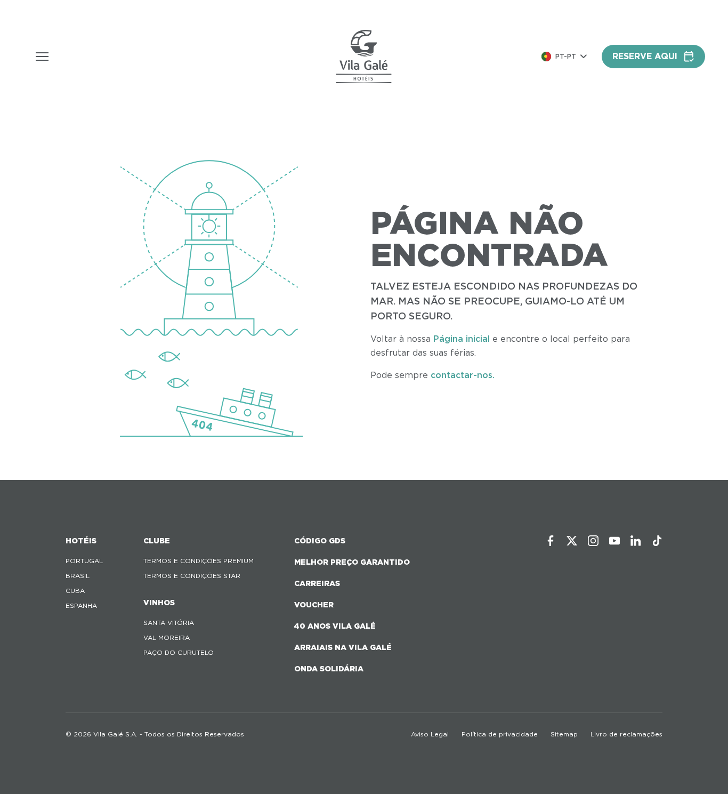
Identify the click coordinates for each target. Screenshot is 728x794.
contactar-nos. (463, 375)
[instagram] (593, 540)
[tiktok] (657, 540)
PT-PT (565, 56)
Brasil (78, 576)
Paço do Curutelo (178, 652)
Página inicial (461, 339)
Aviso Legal (430, 734)
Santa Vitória (168, 623)
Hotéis (81, 540)
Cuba (75, 591)
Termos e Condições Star (191, 576)
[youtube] (614, 540)
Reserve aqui (644, 56)
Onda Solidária (328, 668)
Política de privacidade (500, 734)
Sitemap (564, 734)
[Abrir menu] (42, 56)
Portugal (84, 561)
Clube (156, 540)
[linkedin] (635, 540)
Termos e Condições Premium (198, 561)
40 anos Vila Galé (335, 626)
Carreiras (317, 583)
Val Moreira (166, 637)
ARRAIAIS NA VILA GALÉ (343, 647)
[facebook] (550, 540)
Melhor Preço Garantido (352, 562)
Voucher (314, 604)
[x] (572, 540)
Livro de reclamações (626, 734)
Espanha (81, 605)
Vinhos (159, 602)
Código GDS (319, 540)
